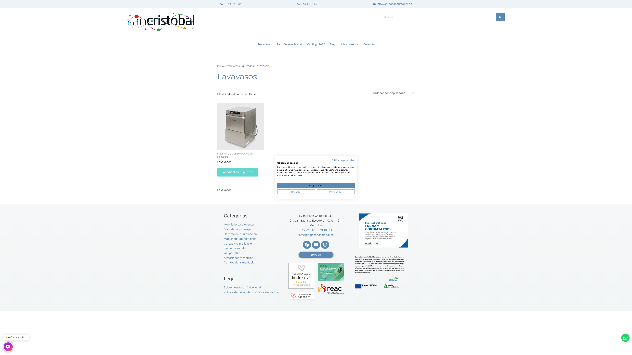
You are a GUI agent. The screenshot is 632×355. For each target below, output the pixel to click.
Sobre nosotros (349, 44)
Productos (264, 44)
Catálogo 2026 (316, 44)
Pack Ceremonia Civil (289, 44)
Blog (332, 44)
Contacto (369, 44)
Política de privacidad (343, 160)
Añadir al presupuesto (237, 172)
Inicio (220, 66)
